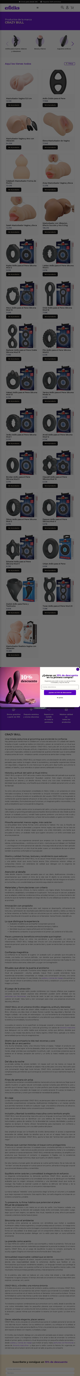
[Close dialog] (77, 669)
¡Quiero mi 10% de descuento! (60, 692)
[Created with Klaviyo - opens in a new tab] (40, 708)
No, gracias (60, 697)
